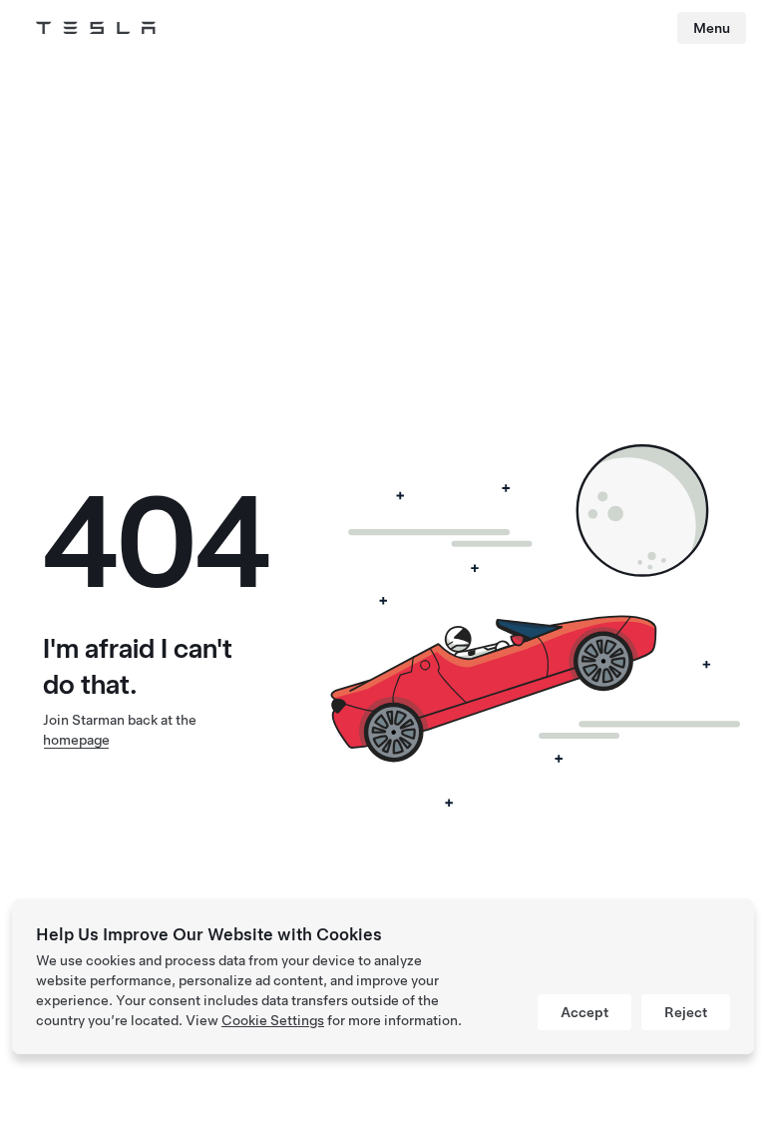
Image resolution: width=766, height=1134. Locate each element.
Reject (685, 1012)
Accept (584, 1012)
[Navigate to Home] (96, 28)
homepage (76, 740)
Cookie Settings (272, 1020)
